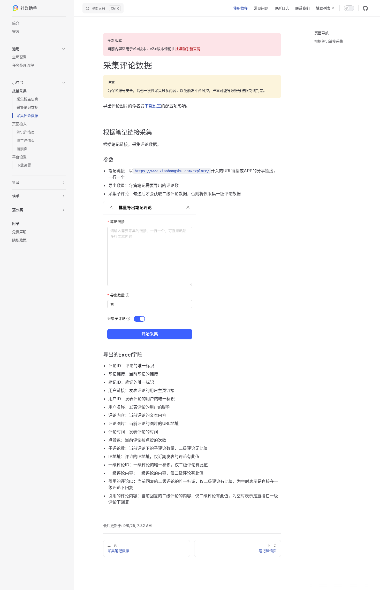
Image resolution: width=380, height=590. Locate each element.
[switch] (349, 8)
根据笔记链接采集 (328, 41)
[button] (39, 49)
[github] (365, 8)
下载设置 (153, 105)
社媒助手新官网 (187, 48)
